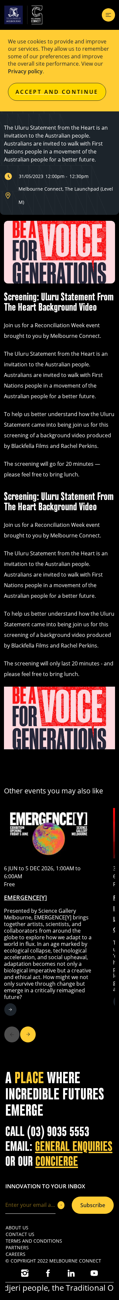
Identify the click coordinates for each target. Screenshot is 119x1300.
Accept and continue (57, 91)
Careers (15, 1254)
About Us (17, 1227)
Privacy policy (25, 71)
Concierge (56, 1161)
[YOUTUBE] (94, 1273)
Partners (17, 1247)
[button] (28, 1034)
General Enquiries (73, 1146)
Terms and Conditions (34, 1241)
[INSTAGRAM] (24, 1273)
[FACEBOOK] (48, 1273)
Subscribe (92, 1205)
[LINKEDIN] (71, 1273)
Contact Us (20, 1234)
